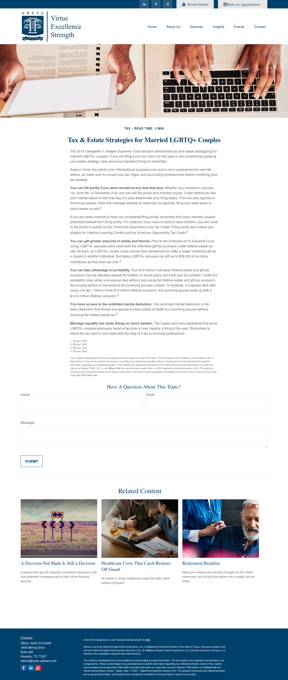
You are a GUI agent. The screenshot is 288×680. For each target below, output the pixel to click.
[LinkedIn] (144, 4)
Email (150, 394)
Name (25, 394)
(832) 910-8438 (40, 643)
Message (27, 422)
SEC (148, 639)
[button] (152, 26)
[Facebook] (156, 4)
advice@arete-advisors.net (39, 661)
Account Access (197, 4)
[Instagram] (167, 4)
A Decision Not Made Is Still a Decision (58, 563)
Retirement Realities (201, 563)
